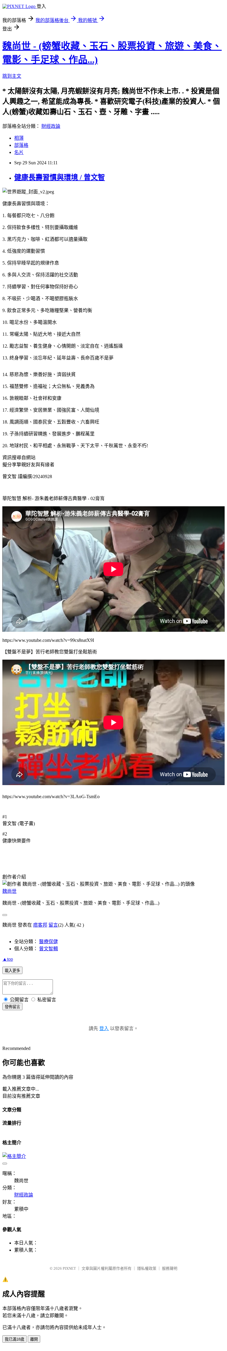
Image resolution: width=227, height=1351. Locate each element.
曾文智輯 (48, 948)
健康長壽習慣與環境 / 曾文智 (59, 177)
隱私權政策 (146, 1268)
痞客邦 (40, 924)
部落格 (21, 145)
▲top (7, 959)
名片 (19, 152)
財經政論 (50, 126)
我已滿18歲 (14, 1339)
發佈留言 (12, 1007)
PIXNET (69, 1268)
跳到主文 (11, 76)
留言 (53, 924)
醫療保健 (48, 941)
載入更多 (12, 970)
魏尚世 (9, 891)
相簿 (19, 138)
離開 (34, 1339)
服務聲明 (169, 1268)
